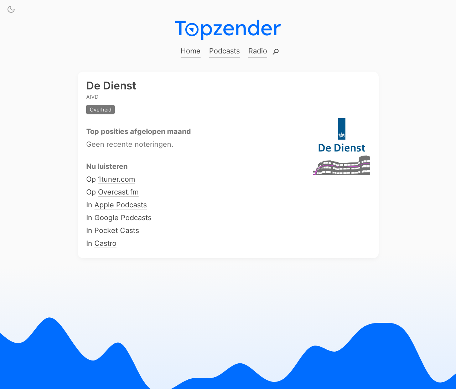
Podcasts (224, 51)
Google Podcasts (122, 218)
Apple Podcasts (120, 205)
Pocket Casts (116, 231)
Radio (257, 51)
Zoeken (275, 52)
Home (191, 51)
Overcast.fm (118, 192)
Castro (105, 243)
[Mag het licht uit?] (11, 11)
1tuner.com (116, 179)
